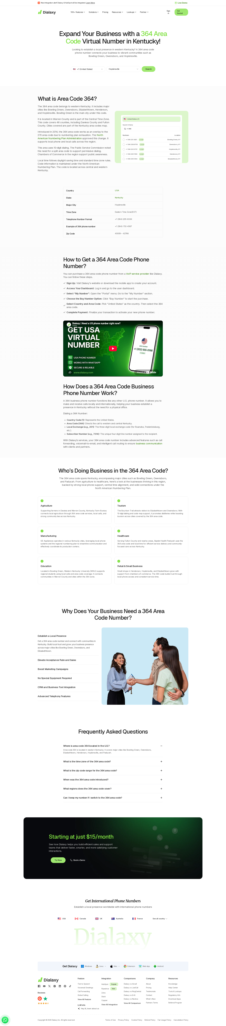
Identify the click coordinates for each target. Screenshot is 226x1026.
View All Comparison (132, 1003)
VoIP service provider (137, 273)
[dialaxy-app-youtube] (44, 986)
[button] (86, 966)
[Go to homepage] (47, 12)
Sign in (168, 12)
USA (117, 190)
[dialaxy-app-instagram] (54, 986)
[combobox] (88, 69)
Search (148, 69)
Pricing (105, 12)
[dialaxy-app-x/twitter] (49, 986)
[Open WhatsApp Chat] (5, 1020)
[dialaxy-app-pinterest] (65, 986)
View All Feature (84, 999)
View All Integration (109, 1005)
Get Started (180, 12)
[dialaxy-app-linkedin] (59, 986)
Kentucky (119, 197)
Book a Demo (79, 860)
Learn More (90, 3)
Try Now (58, 860)
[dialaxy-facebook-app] (39, 986)
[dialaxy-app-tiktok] (70, 986)
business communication (149, 443)
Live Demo (182, 3)
